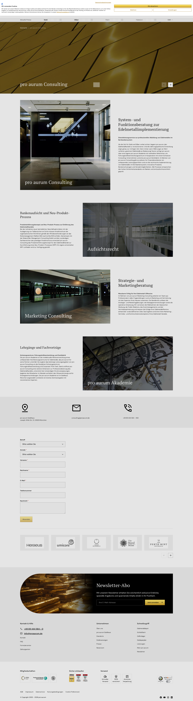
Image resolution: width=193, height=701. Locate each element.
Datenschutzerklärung (63, 12)
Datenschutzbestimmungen (103, 2)
